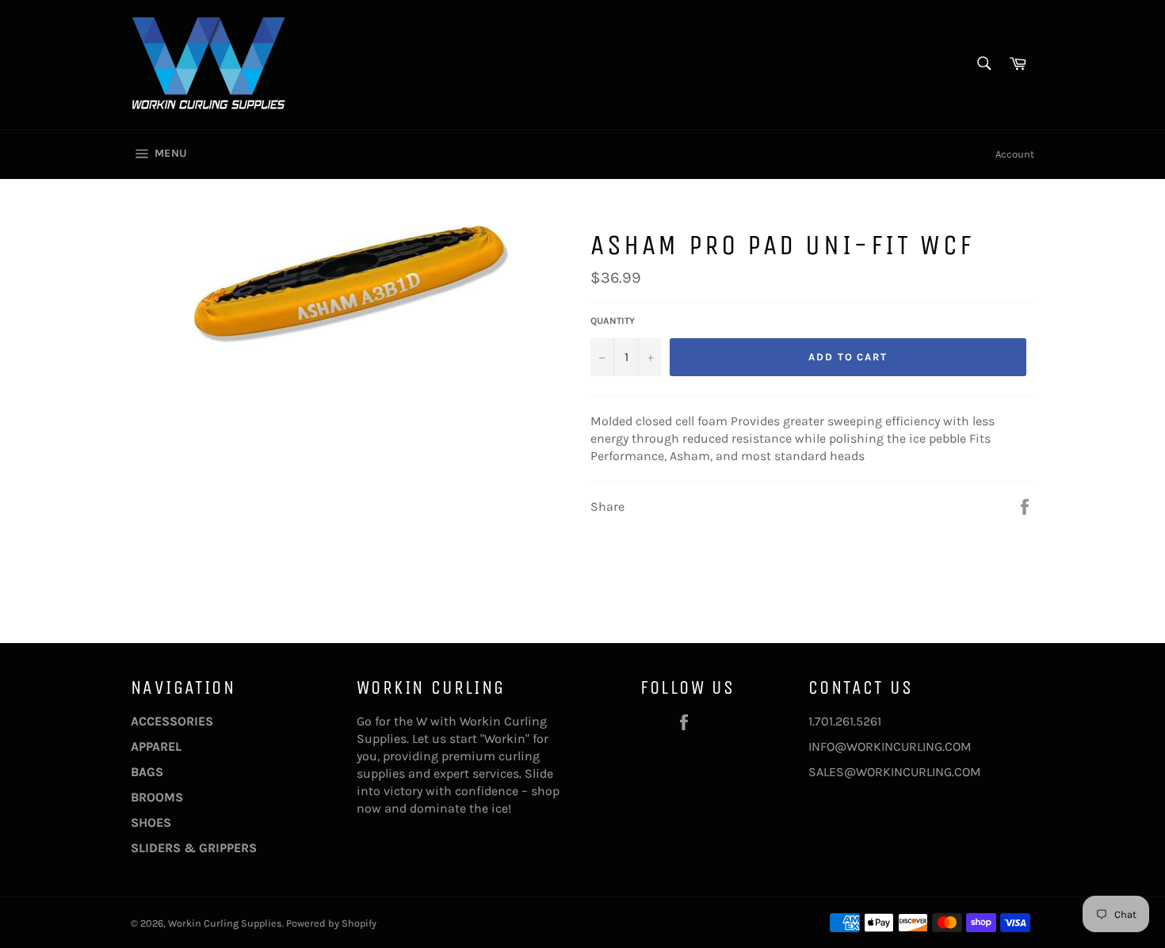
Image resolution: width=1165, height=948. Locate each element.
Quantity (612, 320)
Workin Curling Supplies (225, 923)
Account (1014, 154)
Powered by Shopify (331, 923)
